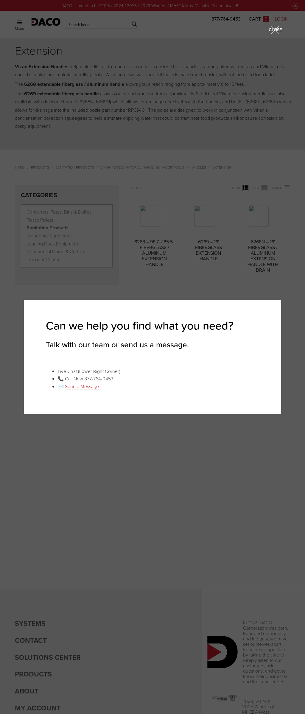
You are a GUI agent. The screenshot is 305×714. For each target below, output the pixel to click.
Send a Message (82, 386)
